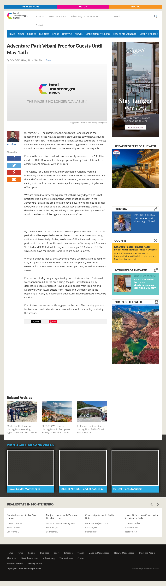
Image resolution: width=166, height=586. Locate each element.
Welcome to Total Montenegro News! (144, 220)
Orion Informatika (150, 568)
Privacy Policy (35, 563)
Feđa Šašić (15, 60)
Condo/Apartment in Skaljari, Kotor (100, 516)
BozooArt (136, 568)
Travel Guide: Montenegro (24, 489)
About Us (40, 16)
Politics (31, 34)
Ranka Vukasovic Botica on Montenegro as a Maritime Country (145, 283)
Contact (39, 25)
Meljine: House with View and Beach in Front (62, 516)
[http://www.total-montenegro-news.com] (17, 16)
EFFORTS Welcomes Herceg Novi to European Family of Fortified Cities (56, 429)
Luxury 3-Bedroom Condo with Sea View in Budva (141, 516)
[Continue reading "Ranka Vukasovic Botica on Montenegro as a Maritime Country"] (122, 283)
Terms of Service (15, 563)
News (21, 34)
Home (11, 34)
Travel (79, 34)
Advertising (76, 16)
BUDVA (135, 6)
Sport (55, 34)
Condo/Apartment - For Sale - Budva (22, 516)
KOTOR (83, 6)
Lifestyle (67, 34)
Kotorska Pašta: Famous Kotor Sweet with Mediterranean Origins (135, 248)
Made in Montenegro (98, 34)
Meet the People (149, 34)
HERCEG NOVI (30, 6)
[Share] (14, 158)
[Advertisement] (57, 360)
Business (44, 34)
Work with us (93, 16)
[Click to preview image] (57, 92)
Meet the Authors (57, 16)
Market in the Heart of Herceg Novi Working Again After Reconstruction (22, 429)
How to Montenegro (124, 34)
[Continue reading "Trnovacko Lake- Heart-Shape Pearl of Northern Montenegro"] (135, 333)
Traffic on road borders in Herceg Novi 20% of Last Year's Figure (91, 429)
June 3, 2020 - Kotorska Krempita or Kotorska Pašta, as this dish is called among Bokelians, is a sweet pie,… (135, 256)
